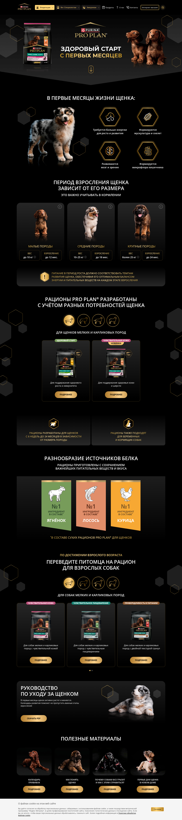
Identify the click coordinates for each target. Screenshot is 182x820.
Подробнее (34, 789)
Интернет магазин (150, 7)
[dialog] (91, 809)
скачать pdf (33, 718)
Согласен (157, 809)
